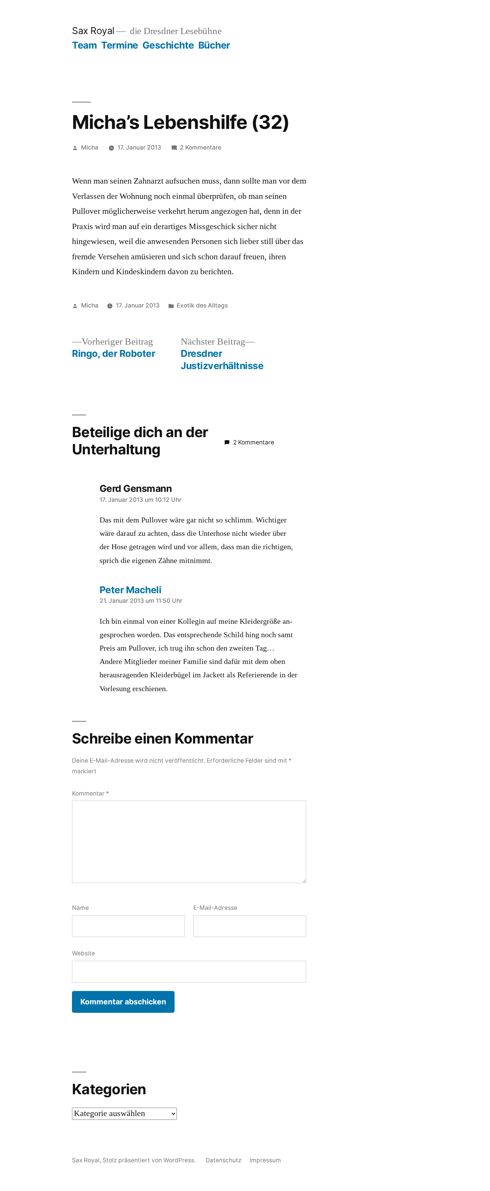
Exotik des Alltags (202, 305)
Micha (89, 147)
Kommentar (90, 793)
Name (80, 907)
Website (83, 953)
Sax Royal (93, 30)
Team (84, 45)
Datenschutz (223, 1160)
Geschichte (168, 45)
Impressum (265, 1160)
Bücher (214, 45)
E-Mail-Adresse (215, 907)
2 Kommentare (200, 147)
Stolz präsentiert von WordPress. (150, 1160)
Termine (119, 45)
